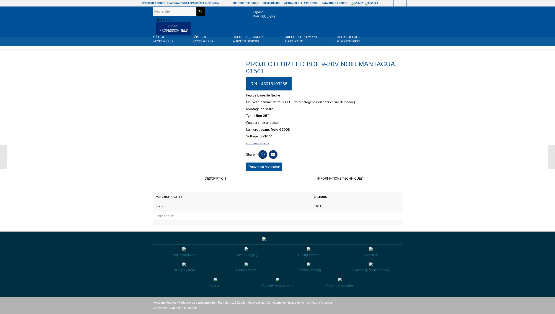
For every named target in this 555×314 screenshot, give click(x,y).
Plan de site (226, 303)
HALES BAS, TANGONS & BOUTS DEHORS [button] (249, 39)
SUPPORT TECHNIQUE (245, 3)
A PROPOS (310, 3)
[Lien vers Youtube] (396, 3)
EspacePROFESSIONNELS (173, 28)
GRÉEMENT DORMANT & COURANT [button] (301, 39)
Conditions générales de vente (288, 303)
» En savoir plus (257, 143)
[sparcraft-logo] (161, 19)
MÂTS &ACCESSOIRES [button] (163, 39)
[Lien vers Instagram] (390, 3)
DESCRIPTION (215, 178)
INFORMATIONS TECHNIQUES (340, 178)
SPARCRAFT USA (177, 3)
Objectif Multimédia (184, 308)
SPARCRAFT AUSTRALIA (204, 3)
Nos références (322, 303)
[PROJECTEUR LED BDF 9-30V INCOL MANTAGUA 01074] (3, 157)
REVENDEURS (271, 3)
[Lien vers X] (403, 3)
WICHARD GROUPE (153, 3)
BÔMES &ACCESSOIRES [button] (203, 39)
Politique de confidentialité (197, 303)
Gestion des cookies (250, 303)
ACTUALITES (291, 3)
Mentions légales (164, 303)
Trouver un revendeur (264, 166)
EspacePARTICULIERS (264, 14)
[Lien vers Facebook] (383, 3)
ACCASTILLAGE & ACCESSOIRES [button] (349, 39)
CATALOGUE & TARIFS (335, 3)
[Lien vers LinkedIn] (409, 3)
